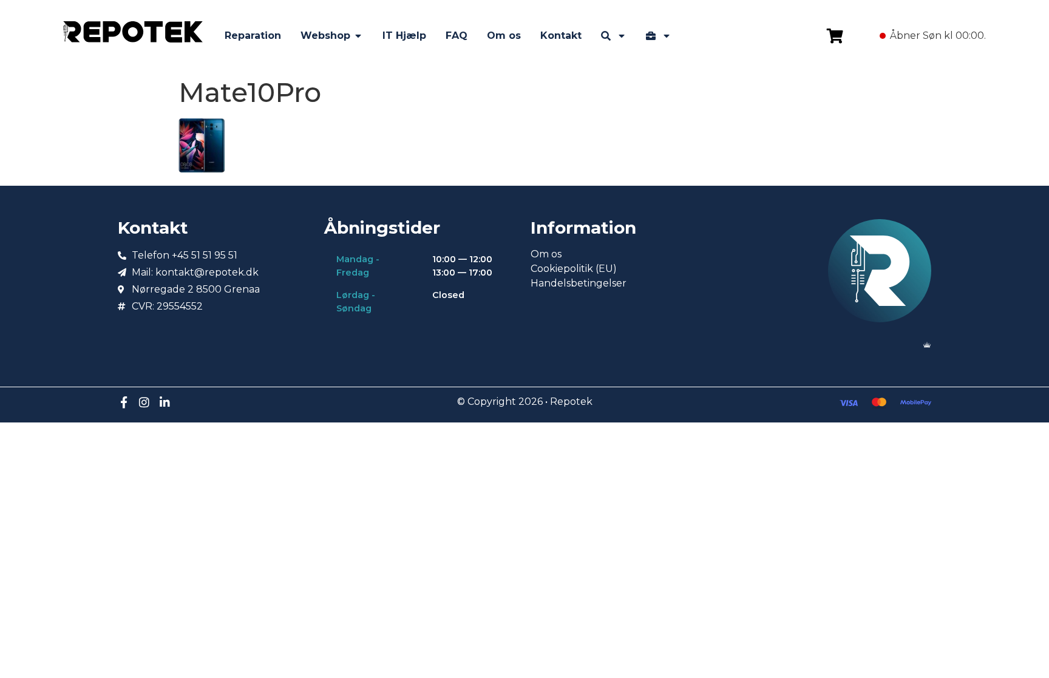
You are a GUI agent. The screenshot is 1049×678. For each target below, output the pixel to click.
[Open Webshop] (358, 36)
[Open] (621, 36)
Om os (546, 254)
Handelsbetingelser (578, 283)
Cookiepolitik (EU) (574, 268)
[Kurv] (835, 35)
